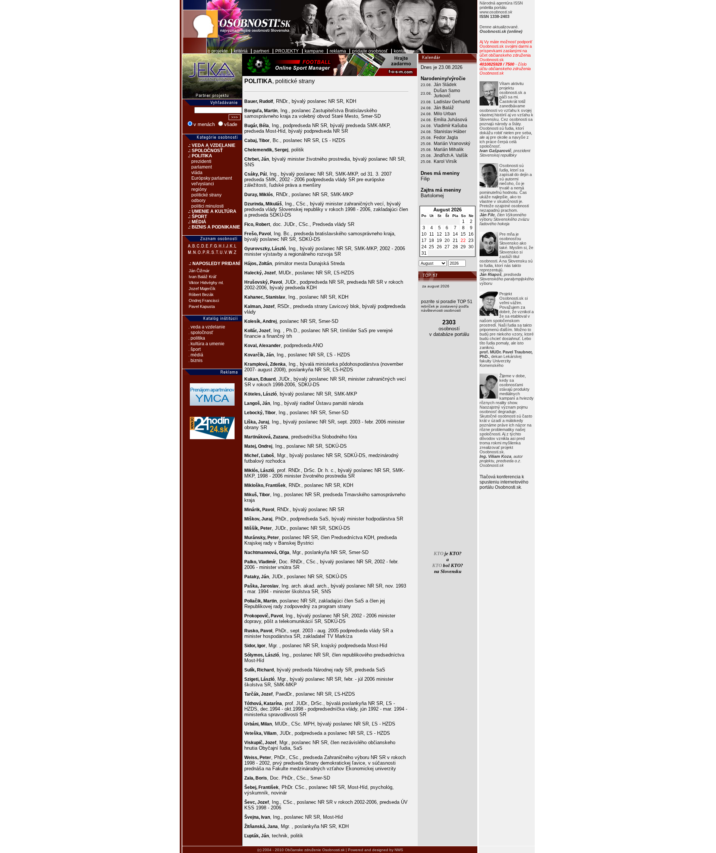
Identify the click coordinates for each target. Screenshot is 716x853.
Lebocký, (254, 412)
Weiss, (252, 757)
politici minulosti (207, 206)
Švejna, (252, 817)
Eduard (268, 379)
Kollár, (251, 330)
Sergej (281, 149)
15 (463, 234)
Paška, (252, 586)
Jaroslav (269, 586)
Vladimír (267, 561)
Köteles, (253, 394)
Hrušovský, (257, 282)
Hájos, (251, 263)
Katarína (273, 703)
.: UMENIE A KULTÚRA (209, 211)
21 (455, 240)
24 (424, 246)
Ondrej (265, 446)
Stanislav (275, 297)
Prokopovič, (257, 615)
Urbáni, (252, 724)
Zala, (249, 778)
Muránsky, (255, 537)
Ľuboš (267, 455)
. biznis (195, 360)
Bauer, (251, 101)
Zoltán (265, 263)
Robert (262, 224)
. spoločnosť (200, 332)
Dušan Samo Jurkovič (447, 93)
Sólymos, (254, 655)
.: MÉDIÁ (194, 221)
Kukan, (252, 379)
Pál (263, 174)
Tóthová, (254, 703)
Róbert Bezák (201, 294)
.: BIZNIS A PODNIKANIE (211, 227)
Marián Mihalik (449, 149)
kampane (314, 51)
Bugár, (251, 125)
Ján (265, 159)
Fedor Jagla (446, 137)
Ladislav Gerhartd (452, 101)
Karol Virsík (445, 161)
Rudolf (266, 101)
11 (431, 234)
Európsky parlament (211, 178)
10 (424, 234)
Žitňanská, (255, 826)
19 (439, 240)
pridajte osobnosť (370, 51)
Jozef (270, 273)
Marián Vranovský (452, 143)
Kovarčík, (255, 355)
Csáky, (252, 174)
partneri (261, 51)
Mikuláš (274, 204)
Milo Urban (445, 113)
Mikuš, (251, 494)
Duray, (251, 194)
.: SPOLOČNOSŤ (202, 150)
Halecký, (254, 273)
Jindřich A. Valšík (451, 155)
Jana (272, 826)
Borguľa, (254, 110)
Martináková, (258, 437)
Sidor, (250, 645)
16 (471, 234)
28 (455, 246)
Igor (261, 645)
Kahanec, (255, 297)
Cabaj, (251, 140)
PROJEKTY (287, 51)
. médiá (195, 355)
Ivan (265, 817)
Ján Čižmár (199, 270)
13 (447, 234)
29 (463, 246)
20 (447, 240)
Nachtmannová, (261, 552)
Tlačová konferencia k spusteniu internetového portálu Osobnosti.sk (504, 482)
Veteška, (254, 733)
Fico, (249, 224)
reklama (338, 51)
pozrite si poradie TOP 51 (446, 301)
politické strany (206, 195)
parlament (201, 167)
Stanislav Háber (450, 131)
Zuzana (280, 437)
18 (431, 240)
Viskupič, (254, 742)
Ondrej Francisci (204, 300)
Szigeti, (252, 679)
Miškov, (252, 519)
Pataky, (252, 576)
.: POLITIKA (197, 155)
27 (447, 246)
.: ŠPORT (194, 216)
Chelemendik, (259, 149)
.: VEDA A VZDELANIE (208, 145)
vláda (196, 172)
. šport (194, 349)
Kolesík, (253, 321)
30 (471, 246)
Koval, (251, 345)
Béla (264, 125)
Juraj (263, 422)
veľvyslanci (202, 183)
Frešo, (251, 233)
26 (439, 246)
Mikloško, (255, 485)
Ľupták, (252, 835)
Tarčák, (252, 694)
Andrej (270, 321)
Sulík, (250, 670)
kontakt (401, 51)
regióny (199, 189)
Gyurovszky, (258, 248)
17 (424, 240)
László (279, 248)
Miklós (266, 194)
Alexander (270, 345)
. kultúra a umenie (206, 343)
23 (471, 240)
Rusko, (252, 630)
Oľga (284, 552)
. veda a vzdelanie (206, 327)
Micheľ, (252, 455)
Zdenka (278, 364)
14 (455, 234)
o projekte (218, 51)
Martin (270, 110)
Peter (266, 528)
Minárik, (253, 509)
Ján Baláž (444, 107)
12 (439, 234)
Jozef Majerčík (202, 288)
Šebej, (251, 787)
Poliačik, (253, 601)
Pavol (265, 233)
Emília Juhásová (450, 119)
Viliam (270, 733)
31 (424, 253)
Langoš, (253, 403)
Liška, (251, 422)
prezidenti (201, 161)
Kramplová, (257, 364)
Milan (266, 724)
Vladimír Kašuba (450, 125)
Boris (261, 778)
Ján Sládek (445, 84)
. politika (196, 338)
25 (431, 246)
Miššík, (252, 528)
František (276, 485)
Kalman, (253, 306)
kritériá (241, 51)
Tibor (264, 140)
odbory (198, 200)
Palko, (251, 561)
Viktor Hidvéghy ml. (206, 282)
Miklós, (252, 470)
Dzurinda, (255, 204)
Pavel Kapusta (202, 306)
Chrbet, (252, 159)
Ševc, (250, 802)
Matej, (251, 446)
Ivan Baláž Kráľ (202, 276)
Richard (265, 670)
